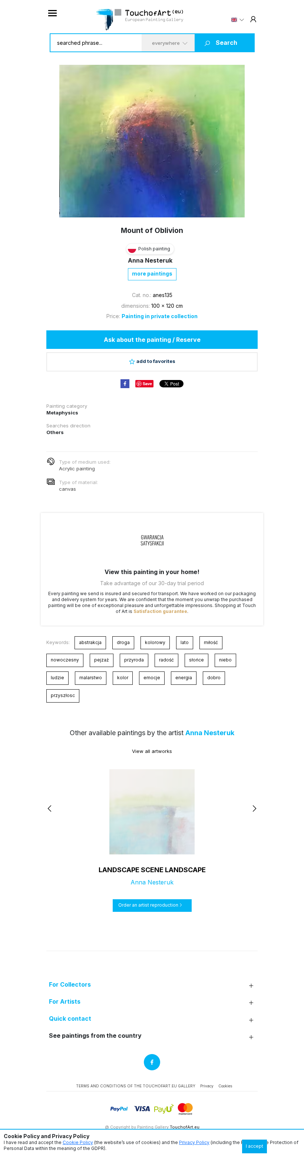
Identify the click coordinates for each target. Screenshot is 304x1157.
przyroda (134, 660)
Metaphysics (62, 413)
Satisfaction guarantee (160, 611)
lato (185, 642)
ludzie (57, 677)
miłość (211, 642)
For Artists (64, 1001)
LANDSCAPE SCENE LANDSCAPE (152, 870)
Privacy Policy (194, 1142)
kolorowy (155, 642)
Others (55, 432)
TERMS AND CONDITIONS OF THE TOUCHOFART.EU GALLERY (135, 1086)
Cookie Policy (78, 1142)
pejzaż (101, 660)
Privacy (207, 1086)
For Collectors (70, 984)
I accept (254, 1146)
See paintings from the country (95, 1035)
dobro (214, 677)
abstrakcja (90, 642)
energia (183, 677)
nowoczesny (65, 660)
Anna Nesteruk (150, 260)
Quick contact (70, 1018)
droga (123, 642)
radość (166, 660)
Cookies (225, 1086)
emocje (151, 677)
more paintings (152, 273)
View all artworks (152, 751)
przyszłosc (63, 695)
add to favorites (155, 361)
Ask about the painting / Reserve (152, 339)
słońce (196, 660)
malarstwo (90, 677)
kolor (122, 677)
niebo (225, 660)
